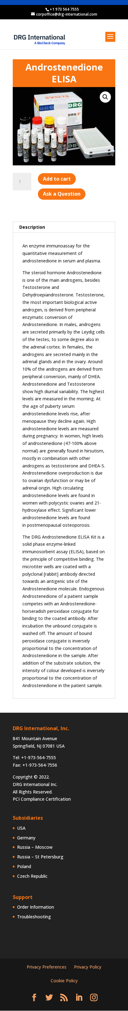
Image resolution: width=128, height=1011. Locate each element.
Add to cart (57, 178)
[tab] (64, 227)
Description (32, 227)
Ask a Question (61, 193)
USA (21, 828)
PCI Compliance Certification (42, 799)
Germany (26, 838)
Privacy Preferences (46, 967)
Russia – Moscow (35, 847)
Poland (24, 866)
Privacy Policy (87, 967)
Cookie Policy (64, 981)
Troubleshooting (34, 917)
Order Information (35, 907)
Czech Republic (32, 876)
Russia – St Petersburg (40, 857)
